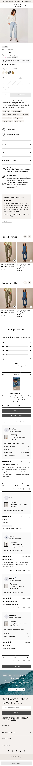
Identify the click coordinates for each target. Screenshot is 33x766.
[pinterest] (16, 751)
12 (3, 87)
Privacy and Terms (16, 760)
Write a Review (20, 416)
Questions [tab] (16, 406)
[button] (9, 64)
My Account (6, 745)
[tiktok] (24, 751)
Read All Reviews (7, 222)
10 (29, 83)
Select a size (21, 95)
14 (9, 87)
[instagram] (12, 751)
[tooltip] (22, 393)
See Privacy (14, 720)
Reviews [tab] (5, 406)
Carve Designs (6, 738)
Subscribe (16, 713)
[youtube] (20, 751)
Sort (17, 422)
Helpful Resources (8, 732)
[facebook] (8, 751)
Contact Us (5, 726)
